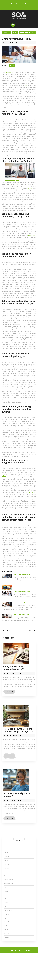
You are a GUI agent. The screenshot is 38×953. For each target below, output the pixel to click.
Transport (7, 914)
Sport (5, 906)
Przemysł (7, 895)
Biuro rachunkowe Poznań (21, 614)
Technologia (8, 910)
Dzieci (6, 852)
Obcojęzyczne (8, 883)
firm (25, 85)
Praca (6, 887)
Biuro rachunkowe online (21, 585)
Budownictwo (8, 849)
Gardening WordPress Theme (19, 950)
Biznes (15, 32)
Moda (5, 872)
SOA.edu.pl (6, 32)
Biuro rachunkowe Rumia (21, 603)
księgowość (32, 235)
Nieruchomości (8, 879)
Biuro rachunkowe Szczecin (22, 591)
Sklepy (6, 902)
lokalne (30, 188)
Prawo (6, 891)
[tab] (13, 25)
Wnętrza (6, 933)
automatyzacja (31, 492)
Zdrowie (6, 937)
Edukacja (7, 856)
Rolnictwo (7, 899)
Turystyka (7, 918)
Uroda (6, 926)
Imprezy (6, 864)
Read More (10, 692)
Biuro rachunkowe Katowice (22, 574)
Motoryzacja (8, 875)
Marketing (7, 868)
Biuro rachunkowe (10, 180)
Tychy (17, 180)
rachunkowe (9, 72)
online (4, 476)
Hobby (6, 860)
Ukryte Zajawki (8, 922)
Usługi (6, 929)
